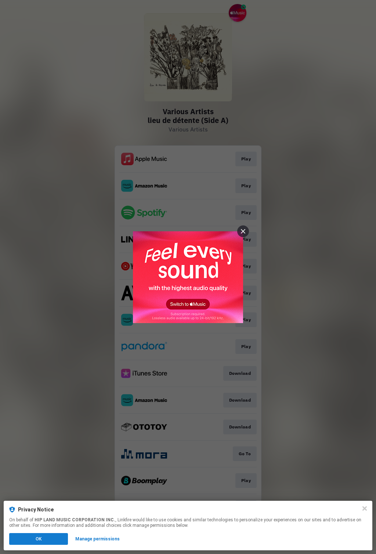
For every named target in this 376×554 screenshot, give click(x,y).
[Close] (364, 508)
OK (38, 539)
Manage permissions (97, 539)
